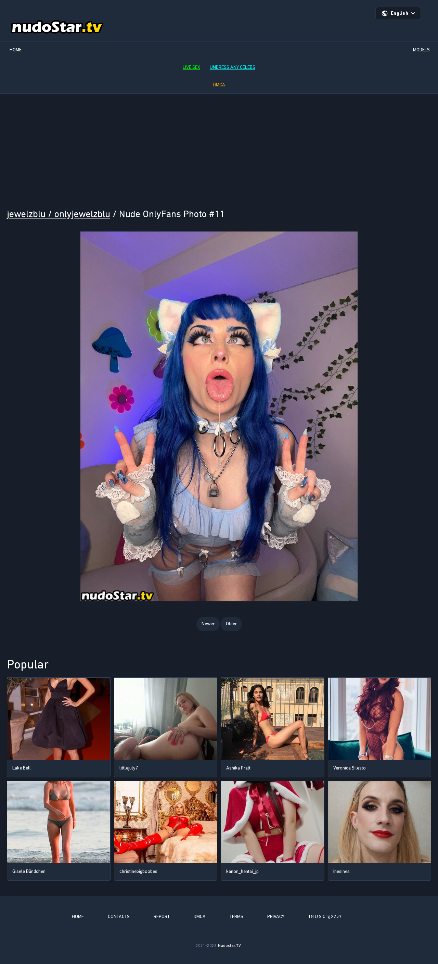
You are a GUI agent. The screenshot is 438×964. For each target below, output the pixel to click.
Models (421, 50)
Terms (236, 916)
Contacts (119, 916)
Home (16, 50)
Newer (208, 624)
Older (231, 624)
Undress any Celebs (232, 67)
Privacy (275, 916)
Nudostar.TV (229, 945)
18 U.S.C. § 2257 (325, 916)
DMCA (219, 85)
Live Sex (191, 67)
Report (162, 916)
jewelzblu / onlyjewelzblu (58, 214)
